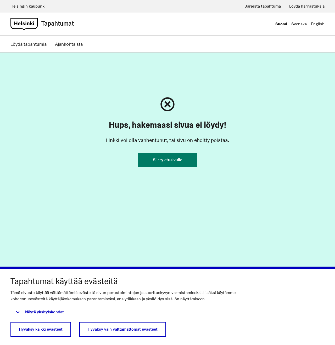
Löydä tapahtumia (28, 44)
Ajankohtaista (69, 44)
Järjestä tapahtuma (263, 6)
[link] (24, 24)
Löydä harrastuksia (307, 6)
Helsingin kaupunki (28, 6)
